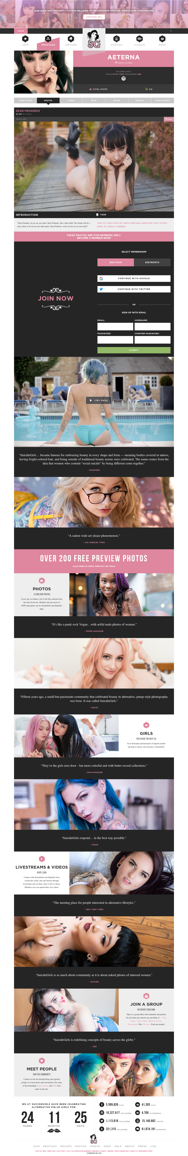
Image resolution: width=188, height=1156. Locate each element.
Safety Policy (61, 1151)
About (130, 1146)
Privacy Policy (51, 1151)
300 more (146, 1024)
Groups (71, 45)
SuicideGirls (94, 31)
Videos (139, 45)
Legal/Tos (38, 1151)
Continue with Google (134, 278)
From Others (162, 100)
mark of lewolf (106, 226)
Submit (134, 350)
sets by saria (121, 223)
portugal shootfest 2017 (144, 223)
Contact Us (133, 1151)
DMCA (44, 1151)
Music (145, 1021)
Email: (101, 320)
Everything (25, 100)
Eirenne (46, 1085)
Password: (104, 333)
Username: (141, 320)
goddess (121, 226)
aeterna (123, 57)
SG (94, 100)
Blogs (116, 100)
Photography (132, 1024)
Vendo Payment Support (146, 1151)
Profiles (48, 45)
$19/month (152, 262)
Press (142, 1146)
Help (118, 1146)
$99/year (116, 262)
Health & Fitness (155, 1021)
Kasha (39, 1085)
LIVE (153, 1146)
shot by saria (105, 223)
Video (71, 100)
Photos (116, 45)
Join (25, 45)
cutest (163, 223)
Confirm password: (147, 333)
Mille (55, 1085)
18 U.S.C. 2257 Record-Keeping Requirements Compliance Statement (86, 1151)
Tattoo (139, 1021)
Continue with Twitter (134, 289)
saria (29, 114)
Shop (162, 45)
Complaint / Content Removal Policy (118, 1151)
